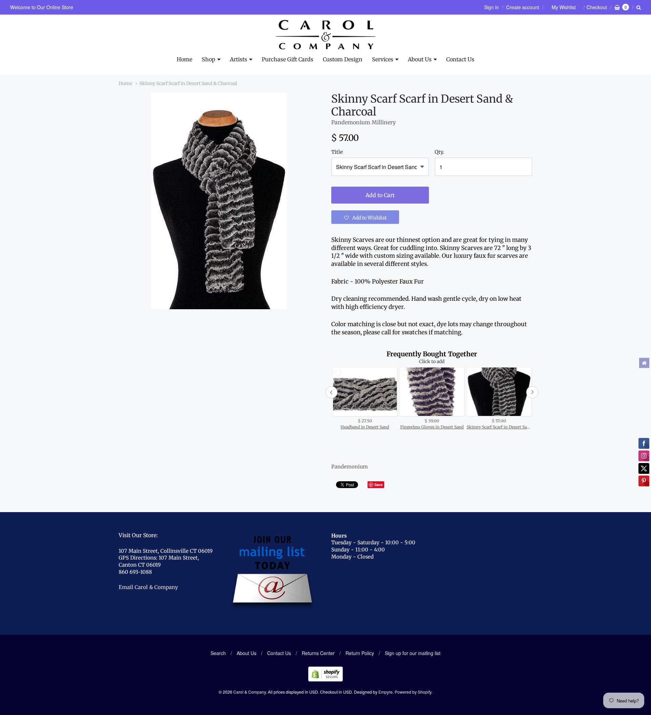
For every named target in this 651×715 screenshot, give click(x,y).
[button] (365, 217)
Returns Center (318, 653)
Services (382, 59)
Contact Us (460, 59)
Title (337, 152)
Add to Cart (380, 195)
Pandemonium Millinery (363, 122)
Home (184, 59)
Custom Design (342, 59)
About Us (420, 59)
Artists (238, 59)
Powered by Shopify (413, 692)
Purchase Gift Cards (287, 59)
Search (218, 653)
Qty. (439, 152)
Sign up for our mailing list (412, 653)
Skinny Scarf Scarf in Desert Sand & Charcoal (188, 83)
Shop (208, 59)
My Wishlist (564, 7)
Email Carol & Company (148, 587)
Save (378, 484)
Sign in (491, 7)
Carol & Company (249, 692)
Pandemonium (349, 466)
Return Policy (360, 653)
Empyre (385, 692)
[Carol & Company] (326, 35)
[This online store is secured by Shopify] (325, 679)
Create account (522, 7)
